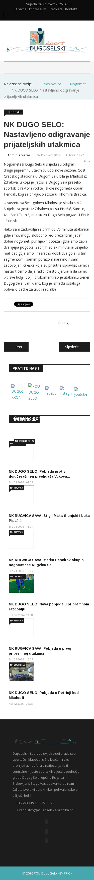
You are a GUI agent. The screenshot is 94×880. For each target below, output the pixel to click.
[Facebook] (46, 821)
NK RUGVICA (16, 487)
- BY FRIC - (65, 873)
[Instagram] (46, 840)
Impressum (37, 9)
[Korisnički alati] (86, 161)
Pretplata (56, 9)
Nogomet (15, 112)
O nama (21, 9)
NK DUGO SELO (24, 441)
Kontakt (71, 9)
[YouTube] (46, 831)
